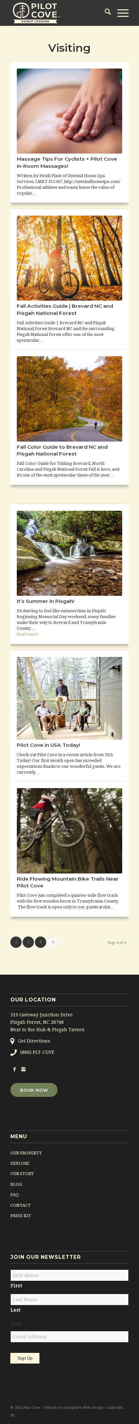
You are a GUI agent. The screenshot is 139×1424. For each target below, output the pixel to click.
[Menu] (120, 13)
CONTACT (20, 1205)
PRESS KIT (20, 1215)
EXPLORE (19, 1163)
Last (16, 1309)
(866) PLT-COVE (37, 1052)
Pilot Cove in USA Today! (48, 745)
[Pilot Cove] (57, 13)
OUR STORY (22, 1173)
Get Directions (34, 1041)
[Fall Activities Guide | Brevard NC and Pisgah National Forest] (69, 258)
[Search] (104, 13)
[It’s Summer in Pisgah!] (69, 553)
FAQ (14, 1194)
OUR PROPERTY (26, 1153)
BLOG (16, 1184)
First (16, 1285)
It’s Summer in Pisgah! (45, 601)
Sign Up (24, 1358)
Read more (27, 634)
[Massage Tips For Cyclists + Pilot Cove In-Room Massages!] (69, 111)
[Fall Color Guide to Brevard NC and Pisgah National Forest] (69, 398)
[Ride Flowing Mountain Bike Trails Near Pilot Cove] (69, 830)
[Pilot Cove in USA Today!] (69, 698)
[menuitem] (104, 13)
